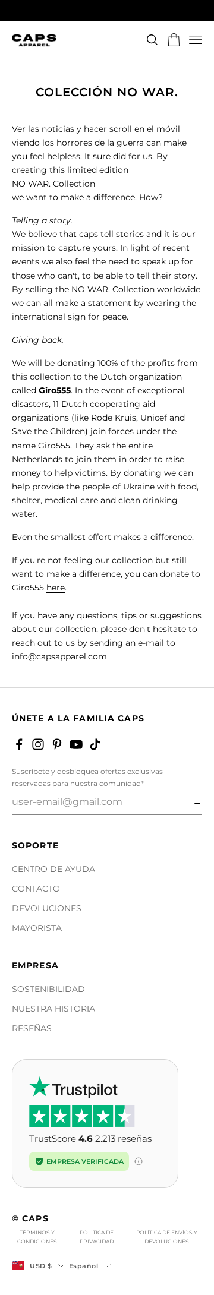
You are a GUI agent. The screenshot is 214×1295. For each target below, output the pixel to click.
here (55, 587)
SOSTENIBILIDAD (48, 989)
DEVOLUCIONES (46, 908)
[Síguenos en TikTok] (95, 744)
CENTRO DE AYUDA (53, 869)
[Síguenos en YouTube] (76, 744)
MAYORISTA (37, 928)
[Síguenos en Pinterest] (57, 744)
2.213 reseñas (123, 1138)
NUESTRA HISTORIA (53, 1008)
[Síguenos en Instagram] (38, 744)
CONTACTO (36, 888)
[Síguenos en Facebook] (19, 744)
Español (84, 1266)
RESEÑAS (32, 1028)
